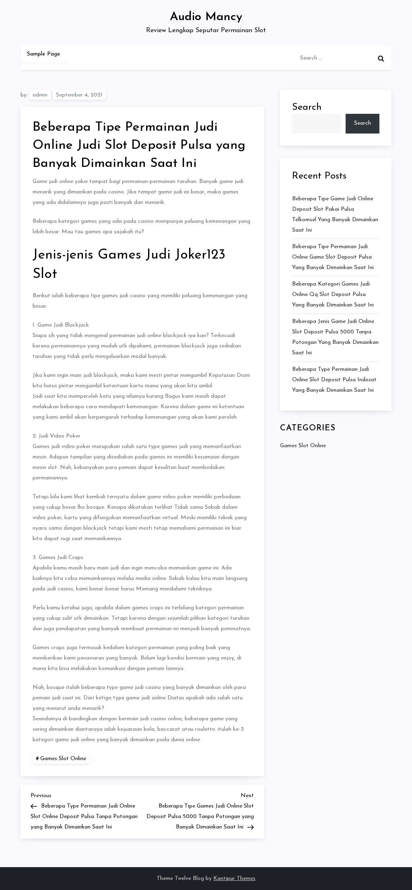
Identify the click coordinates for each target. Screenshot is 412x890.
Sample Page (43, 54)
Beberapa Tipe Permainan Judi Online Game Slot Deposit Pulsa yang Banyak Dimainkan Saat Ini (333, 257)
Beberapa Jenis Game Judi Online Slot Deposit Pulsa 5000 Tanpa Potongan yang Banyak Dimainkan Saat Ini (335, 337)
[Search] (381, 58)
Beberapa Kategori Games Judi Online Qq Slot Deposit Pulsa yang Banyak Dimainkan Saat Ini (333, 294)
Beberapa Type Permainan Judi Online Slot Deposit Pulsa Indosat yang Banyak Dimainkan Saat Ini (334, 379)
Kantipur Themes (234, 879)
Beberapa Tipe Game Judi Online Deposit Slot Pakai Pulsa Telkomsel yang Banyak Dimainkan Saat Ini (335, 214)
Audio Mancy (206, 17)
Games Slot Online (63, 759)
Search (306, 107)
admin (40, 95)
